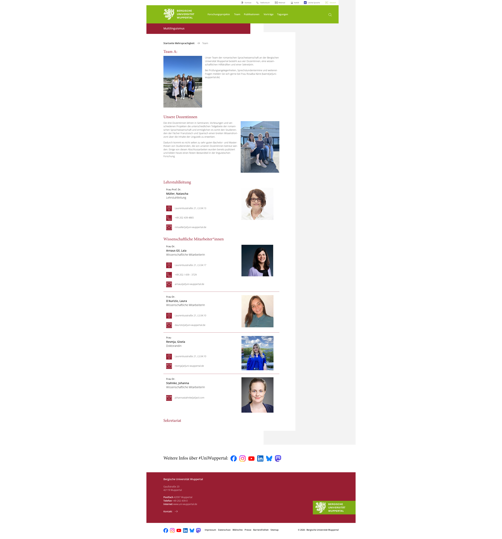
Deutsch (333, 2)
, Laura (176, 301)
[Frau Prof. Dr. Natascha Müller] (257, 203)
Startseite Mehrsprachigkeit (179, 43)
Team (237, 14)
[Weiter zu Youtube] (251, 458)
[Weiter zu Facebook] (233, 458)
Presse (248, 529)
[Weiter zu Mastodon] (278, 458)
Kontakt (168, 511)
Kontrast (248, 2)
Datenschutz (224, 529)
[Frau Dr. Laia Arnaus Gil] (257, 260)
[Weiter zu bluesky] (269, 458)
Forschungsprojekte (219, 14)
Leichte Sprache (314, 2)
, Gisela (175, 342)
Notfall (296, 2)
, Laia (176, 250)
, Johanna (177, 383)
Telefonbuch (265, 2)
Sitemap (274, 529)
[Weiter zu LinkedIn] (260, 458)
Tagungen (282, 14)
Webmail (281, 2)
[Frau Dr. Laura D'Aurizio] (257, 311)
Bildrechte (238, 529)
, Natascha (177, 193)
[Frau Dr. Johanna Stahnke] (257, 394)
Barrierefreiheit (261, 529)
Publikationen (251, 14)
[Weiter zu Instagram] (242, 458)
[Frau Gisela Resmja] (257, 352)
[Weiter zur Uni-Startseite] (184, 14)
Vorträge (268, 14)
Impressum (210, 529)
